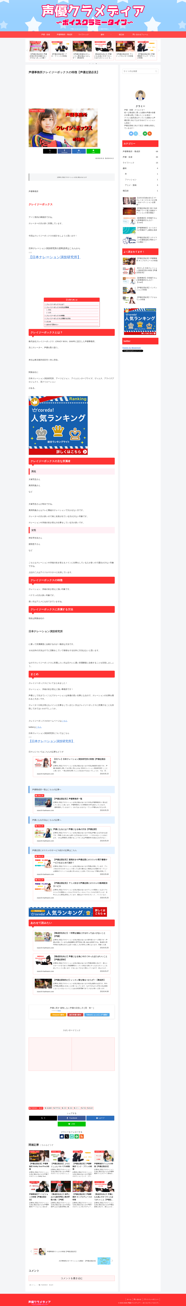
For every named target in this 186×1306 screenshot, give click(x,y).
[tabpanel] (39, 50)
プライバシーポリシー (151, 1299)
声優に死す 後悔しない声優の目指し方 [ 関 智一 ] (72, 1008)
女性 (49, 312)
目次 (70, 300)
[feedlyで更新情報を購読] (76, 1136)
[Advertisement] (72, 91)
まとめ (48, 321)
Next (159, 50)
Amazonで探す (58, 1015)
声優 (84, 1108)
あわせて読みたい (52, 324)
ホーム (129, 1299)
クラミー (140, 106)
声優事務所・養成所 (37, 1108)
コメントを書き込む (72, 1278)
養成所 (91, 1108)
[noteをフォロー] (72, 1136)
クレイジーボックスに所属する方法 (58, 318)
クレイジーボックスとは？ (55, 304)
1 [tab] (90, 64)
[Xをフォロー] (67, 1136)
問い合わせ (137, 1299)
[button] (156, 71)
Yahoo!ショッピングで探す (97, 1015)
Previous (27, 50)
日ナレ (78, 1108)
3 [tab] (96, 64)
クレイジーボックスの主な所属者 (57, 307)
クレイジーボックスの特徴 (55, 315)
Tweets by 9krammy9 (131, 348)
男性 (49, 310)
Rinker (59, 1010)
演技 (71, 1108)
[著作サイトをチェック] (62, 1136)
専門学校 (57, 1108)
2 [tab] (93, 64)
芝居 (65, 1108)
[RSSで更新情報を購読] (81, 1136)
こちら (64, 721)
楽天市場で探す (75, 1015)
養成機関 (49, 1108)
